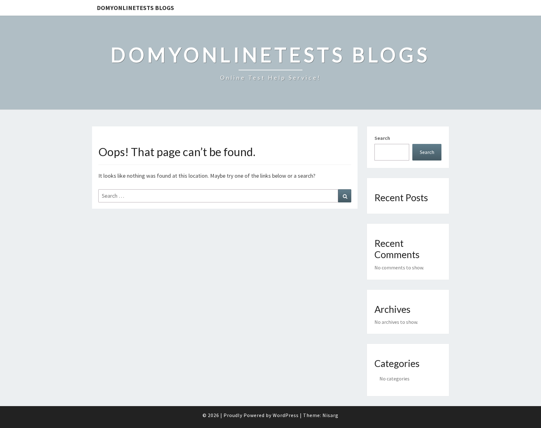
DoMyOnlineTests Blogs (135, 8)
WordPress (286, 415)
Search (382, 138)
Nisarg (330, 415)
